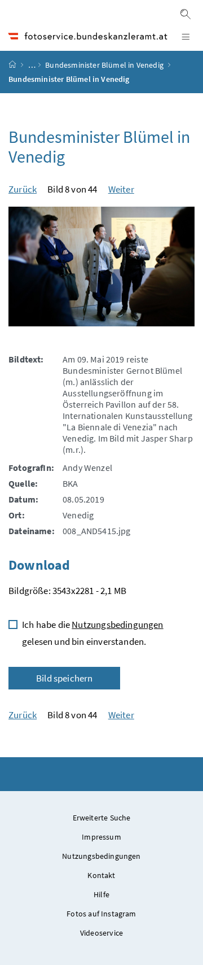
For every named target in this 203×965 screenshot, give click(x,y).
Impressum (101, 837)
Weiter (121, 189)
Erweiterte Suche (102, 818)
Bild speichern (64, 678)
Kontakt (101, 875)
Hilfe (101, 894)
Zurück (22, 189)
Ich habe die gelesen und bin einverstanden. (93, 633)
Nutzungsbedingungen (117, 624)
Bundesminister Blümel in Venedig (105, 65)
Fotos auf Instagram (101, 914)
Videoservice (101, 933)
